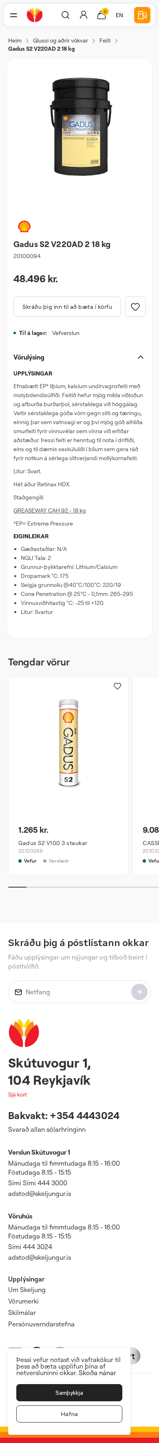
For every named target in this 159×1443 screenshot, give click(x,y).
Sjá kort (17, 1094)
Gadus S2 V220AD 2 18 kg (41, 48)
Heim (15, 40)
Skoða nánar (97, 1373)
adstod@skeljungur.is (39, 1193)
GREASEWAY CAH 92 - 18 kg (49, 510)
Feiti (104, 40)
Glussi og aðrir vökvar (60, 40)
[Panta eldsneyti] (142, 15)
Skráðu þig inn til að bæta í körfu (67, 306)
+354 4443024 (84, 1115)
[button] (13, 15)
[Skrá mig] (139, 992)
